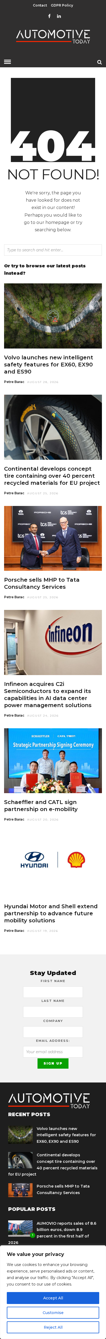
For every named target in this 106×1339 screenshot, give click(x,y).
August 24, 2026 (43, 715)
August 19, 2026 (42, 931)
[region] (53, 1292)
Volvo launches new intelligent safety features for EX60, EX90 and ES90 (48, 364)
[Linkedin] (59, 16)
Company (53, 1021)
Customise (53, 1312)
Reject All (53, 1327)
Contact (40, 5)
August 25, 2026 (42, 493)
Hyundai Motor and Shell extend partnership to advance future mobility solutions (51, 913)
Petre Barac (14, 382)
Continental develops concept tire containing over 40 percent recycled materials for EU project (52, 476)
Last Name (53, 1001)
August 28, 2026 (43, 382)
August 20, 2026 (43, 819)
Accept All (53, 1298)
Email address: (53, 1041)
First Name (53, 981)
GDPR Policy (62, 5)
